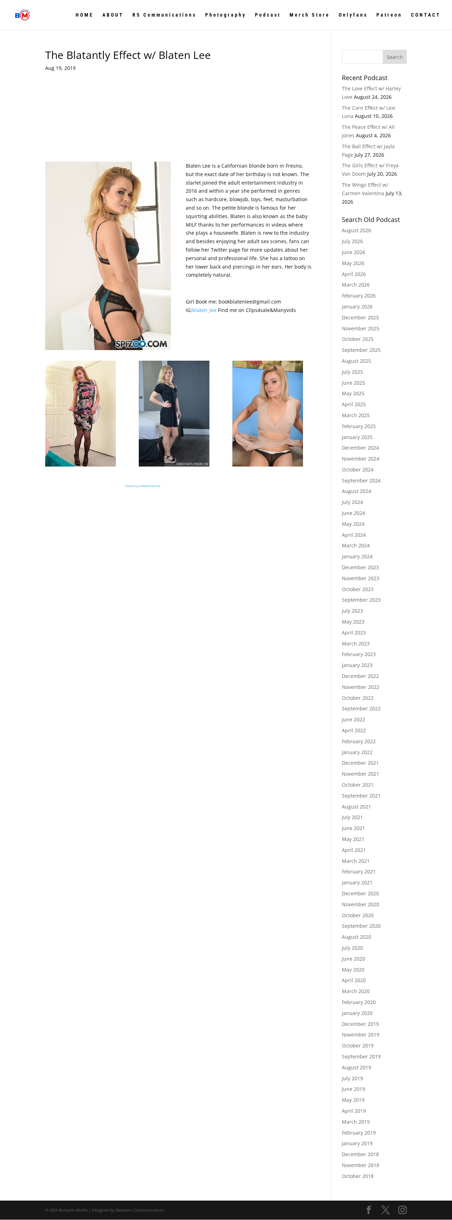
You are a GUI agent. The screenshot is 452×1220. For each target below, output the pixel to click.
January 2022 (357, 752)
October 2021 (358, 784)
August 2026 (356, 230)
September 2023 (361, 599)
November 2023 (360, 578)
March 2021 (356, 861)
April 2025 (354, 404)
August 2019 (356, 1067)
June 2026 (353, 252)
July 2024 (352, 502)
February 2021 (359, 871)
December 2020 (360, 893)
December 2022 (360, 676)
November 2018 (360, 1165)
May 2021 (353, 839)
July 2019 (352, 1078)
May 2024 (353, 524)
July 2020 (352, 947)
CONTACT (426, 15)
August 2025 (356, 360)
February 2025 (359, 426)
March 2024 (356, 545)
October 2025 (358, 339)
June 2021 (353, 828)
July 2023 (352, 610)
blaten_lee (204, 310)
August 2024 (356, 491)
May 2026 (353, 263)
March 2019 (356, 1121)
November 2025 (360, 328)
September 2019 (361, 1056)
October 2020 (358, 915)
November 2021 (360, 773)
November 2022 (360, 687)
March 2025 (356, 415)
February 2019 (359, 1132)
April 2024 (354, 534)
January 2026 (357, 306)
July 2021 (352, 817)
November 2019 (360, 1034)
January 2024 (357, 556)
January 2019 (357, 1143)
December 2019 (360, 1024)
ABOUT (113, 15)
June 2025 (353, 382)
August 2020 (356, 936)
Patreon (389, 15)
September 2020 (361, 925)
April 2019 (354, 1110)
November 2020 (360, 904)
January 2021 (357, 882)
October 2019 (358, 1045)
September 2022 (361, 708)
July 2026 (352, 241)
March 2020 (356, 991)
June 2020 (353, 958)
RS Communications (164, 15)
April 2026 (354, 274)
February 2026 (359, 295)
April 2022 (354, 730)
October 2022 (358, 698)
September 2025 (361, 350)
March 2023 (356, 643)
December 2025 (360, 317)
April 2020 (354, 980)
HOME (85, 15)
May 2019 (353, 1099)
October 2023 (358, 589)
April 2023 (354, 632)
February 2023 (359, 654)
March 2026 (356, 284)
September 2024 (361, 480)
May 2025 (353, 393)
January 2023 (357, 665)
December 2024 (360, 447)
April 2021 (354, 850)
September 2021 (361, 795)
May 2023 (353, 621)
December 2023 (360, 567)
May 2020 (353, 969)
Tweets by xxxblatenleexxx (142, 486)
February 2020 (359, 1002)
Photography (225, 15)
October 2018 (358, 1176)
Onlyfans (353, 15)
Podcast (268, 15)
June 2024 (353, 513)
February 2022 (359, 741)
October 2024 (358, 469)
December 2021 (360, 762)
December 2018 (360, 1154)
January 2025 (357, 437)
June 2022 (353, 719)
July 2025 (352, 371)
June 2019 (353, 1089)
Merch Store (310, 15)
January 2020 (357, 1013)
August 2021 (356, 806)
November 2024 (360, 458)
